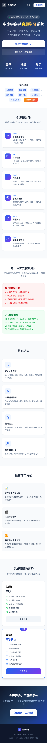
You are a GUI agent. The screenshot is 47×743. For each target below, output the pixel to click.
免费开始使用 (21, 44)
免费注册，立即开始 (23, 712)
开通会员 (23, 671)
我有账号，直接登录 (23, 52)
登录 (28, 5)
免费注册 (39, 5)
